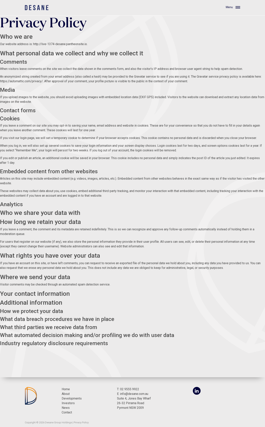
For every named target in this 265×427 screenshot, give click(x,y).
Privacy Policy (81, 422)
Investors (68, 403)
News (66, 408)
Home (66, 389)
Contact (67, 412)
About (66, 394)
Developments (72, 398)
